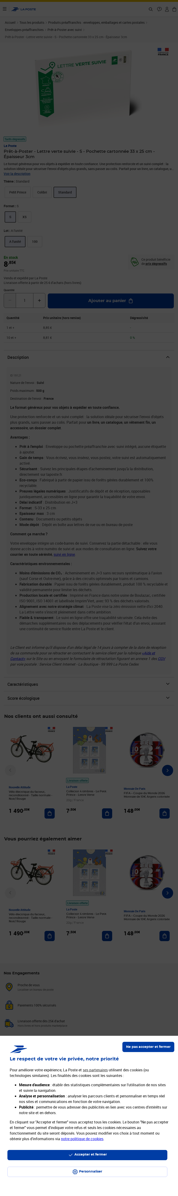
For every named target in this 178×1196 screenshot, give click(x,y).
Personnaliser (90, 1171)
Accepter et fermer (90, 1154)
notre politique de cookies (82, 1138)
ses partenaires (95, 1070)
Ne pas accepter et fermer (148, 1047)
